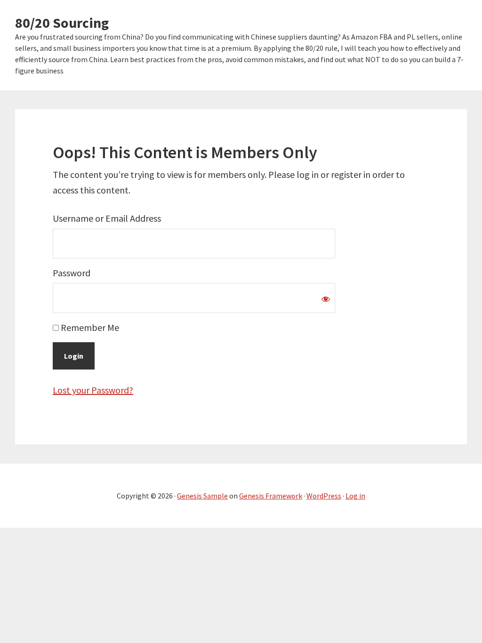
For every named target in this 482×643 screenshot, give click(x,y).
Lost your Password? (93, 390)
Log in (355, 495)
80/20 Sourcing (62, 23)
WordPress (323, 495)
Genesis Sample (202, 495)
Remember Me (89, 327)
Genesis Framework (270, 495)
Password (71, 273)
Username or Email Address (107, 218)
